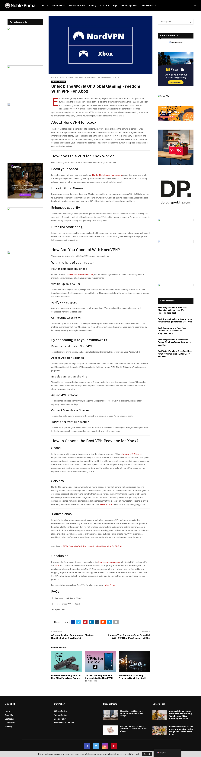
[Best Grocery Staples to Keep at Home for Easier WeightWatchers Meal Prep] (159, 730)
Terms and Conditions (64, 723)
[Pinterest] (114, 746)
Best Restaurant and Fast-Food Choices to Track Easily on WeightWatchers (172, 330)
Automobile (57, 5)
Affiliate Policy (60, 711)
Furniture (104, 5)
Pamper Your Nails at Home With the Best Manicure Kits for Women (133, 728)
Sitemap (8, 726)
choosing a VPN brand (130, 454)
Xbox (57, 565)
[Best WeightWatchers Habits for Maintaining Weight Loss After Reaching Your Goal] (159, 715)
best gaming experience (109, 562)
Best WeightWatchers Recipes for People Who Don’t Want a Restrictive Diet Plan (174, 342)
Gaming (92, 5)
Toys (115, 5)
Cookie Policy (60, 719)
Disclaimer (10, 723)
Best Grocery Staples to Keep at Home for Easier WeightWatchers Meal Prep (181, 730)
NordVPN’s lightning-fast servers (107, 175)
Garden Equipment (129, 5)
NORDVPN (62, 81)
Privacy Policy (60, 715)
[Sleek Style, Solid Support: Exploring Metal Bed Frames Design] (110, 715)
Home (7, 711)
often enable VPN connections (79, 274)
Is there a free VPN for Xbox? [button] (67, 604)
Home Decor (148, 5)
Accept (147, 754)
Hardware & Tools (77, 5)
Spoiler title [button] (60, 609)
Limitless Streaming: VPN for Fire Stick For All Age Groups (66, 676)
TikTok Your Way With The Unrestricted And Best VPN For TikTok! (92, 546)
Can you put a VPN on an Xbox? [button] (68, 598)
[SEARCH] (190, 22)
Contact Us (9, 719)
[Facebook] (87, 746)
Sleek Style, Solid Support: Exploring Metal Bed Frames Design (132, 713)
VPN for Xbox (106, 504)
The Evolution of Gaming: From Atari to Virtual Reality (133, 676)
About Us (9, 715)
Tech (43, 5)
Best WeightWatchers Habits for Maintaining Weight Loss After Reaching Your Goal (172, 310)
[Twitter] (96, 746)
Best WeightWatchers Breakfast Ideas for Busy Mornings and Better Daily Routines (175, 354)
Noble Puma (109, 585)
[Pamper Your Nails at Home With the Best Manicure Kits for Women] (110, 730)
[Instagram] (105, 746)
